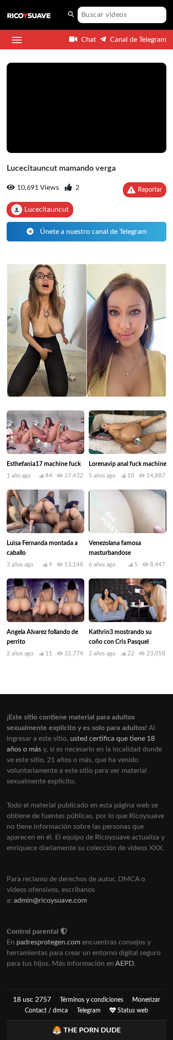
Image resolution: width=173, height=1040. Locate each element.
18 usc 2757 (32, 999)
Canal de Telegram (137, 39)
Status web (132, 1011)
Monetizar (146, 1000)
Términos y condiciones (91, 1000)
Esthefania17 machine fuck (44, 464)
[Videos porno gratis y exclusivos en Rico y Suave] (29, 15)
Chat (87, 39)
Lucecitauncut (46, 209)
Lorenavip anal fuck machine (127, 464)
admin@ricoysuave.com (50, 900)
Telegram (89, 1011)
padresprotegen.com (48, 942)
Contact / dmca (46, 1011)
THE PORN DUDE (92, 1030)
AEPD (124, 963)
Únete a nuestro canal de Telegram (92, 231)
